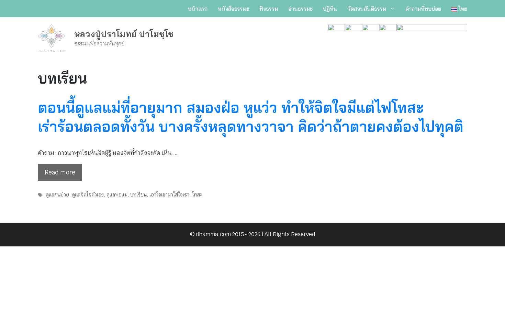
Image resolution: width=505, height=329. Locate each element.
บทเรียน (138, 194)
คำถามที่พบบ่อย (423, 8)
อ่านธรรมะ (300, 8)
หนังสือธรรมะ (233, 8)
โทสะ (197, 194)
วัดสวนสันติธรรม (366, 8)
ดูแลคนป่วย (57, 194)
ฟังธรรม (268, 8)
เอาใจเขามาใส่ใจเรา (169, 194)
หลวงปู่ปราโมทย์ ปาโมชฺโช (123, 34)
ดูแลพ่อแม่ (116, 194)
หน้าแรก (197, 8)
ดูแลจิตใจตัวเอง (88, 194)
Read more (60, 172)
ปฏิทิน (330, 8)
